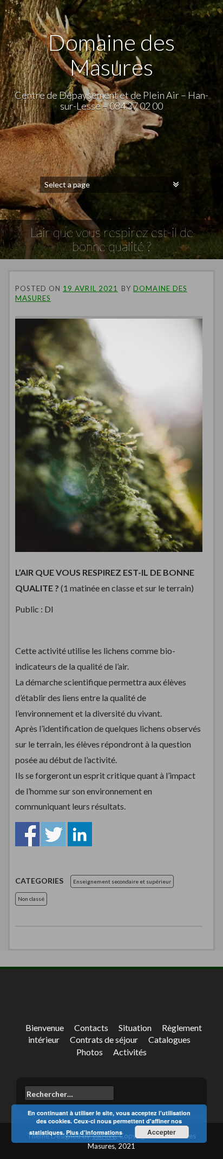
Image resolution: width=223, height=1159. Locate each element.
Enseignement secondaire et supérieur (122, 881)
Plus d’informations (94, 1132)
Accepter (161, 1132)
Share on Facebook (27, 834)
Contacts (91, 1027)
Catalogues (169, 1039)
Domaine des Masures (111, 54)
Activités (130, 1052)
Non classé (31, 898)
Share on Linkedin (80, 834)
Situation (135, 1027)
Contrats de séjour (104, 1039)
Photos (89, 1052)
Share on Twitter (53, 834)
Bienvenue (44, 1027)
